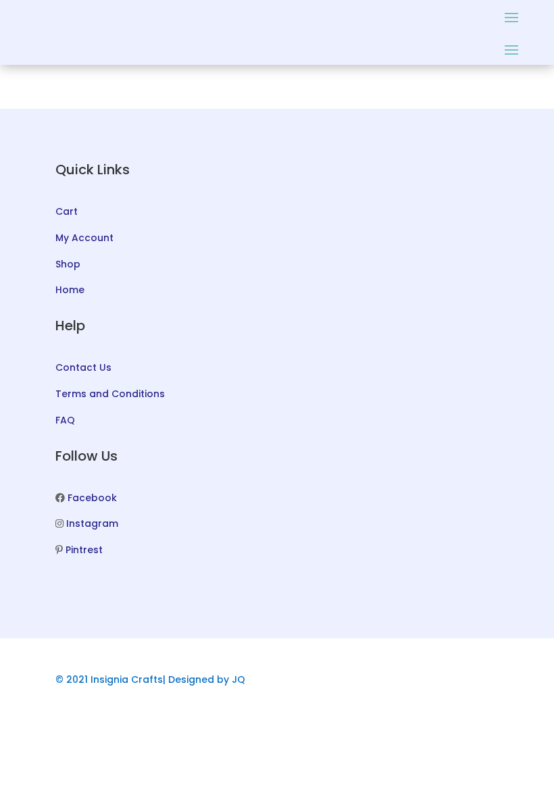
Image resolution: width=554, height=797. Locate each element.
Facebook (92, 498)
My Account (84, 238)
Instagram (92, 523)
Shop (67, 264)
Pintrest (84, 550)
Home (69, 290)
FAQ (65, 420)
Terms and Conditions (110, 394)
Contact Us (83, 367)
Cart (66, 211)
